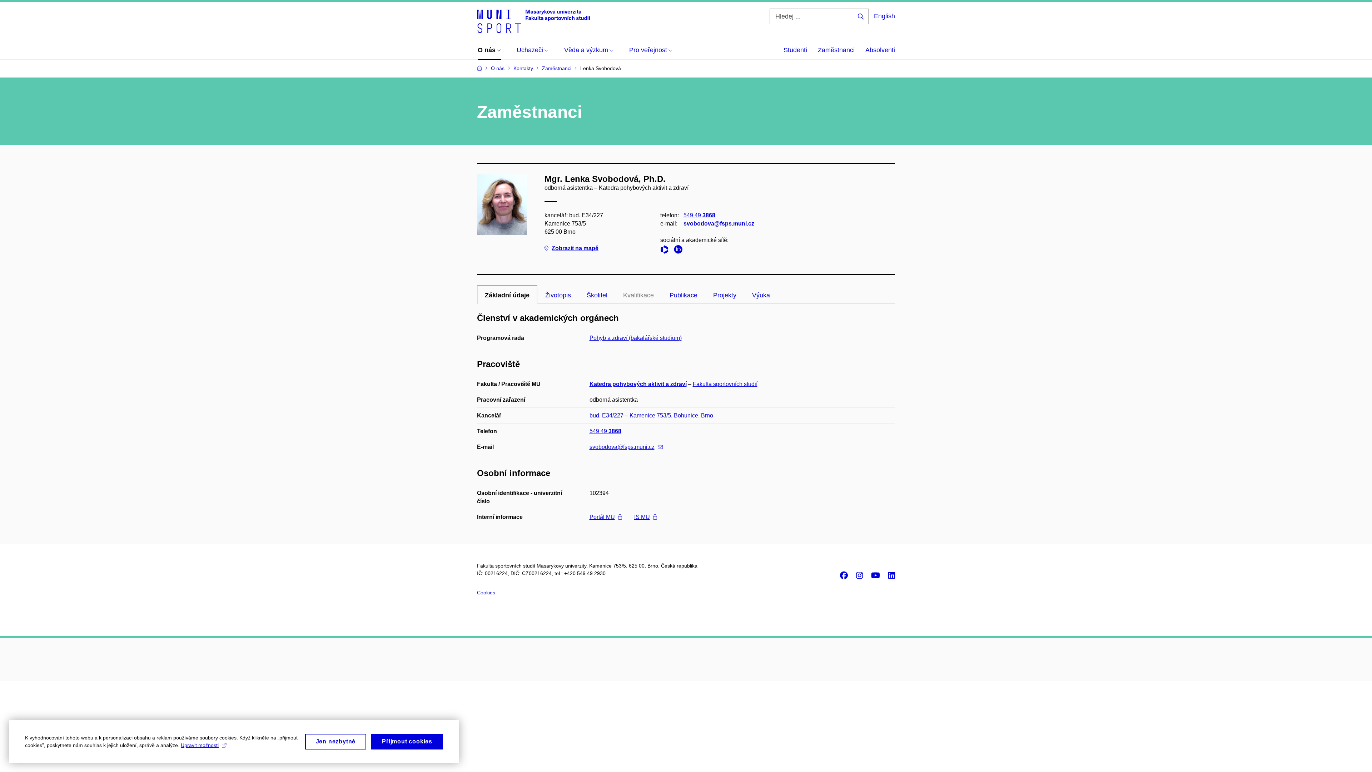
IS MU (642, 517)
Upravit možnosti (200, 745)
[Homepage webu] (533, 21)
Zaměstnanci (836, 50)
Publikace (683, 295)
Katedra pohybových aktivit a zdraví (638, 384)
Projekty (724, 295)
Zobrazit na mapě (575, 248)
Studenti (795, 50)
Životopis (558, 295)
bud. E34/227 (606, 415)
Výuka (761, 295)
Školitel (597, 295)
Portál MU (602, 517)
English (884, 16)
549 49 (699, 215)
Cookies (486, 592)
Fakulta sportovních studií (725, 384)
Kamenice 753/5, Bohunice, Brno (671, 415)
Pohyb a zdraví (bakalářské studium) (636, 338)
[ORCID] (680, 251)
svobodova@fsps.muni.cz (718, 224)
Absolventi (880, 50)
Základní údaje (507, 295)
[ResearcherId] (666, 251)
